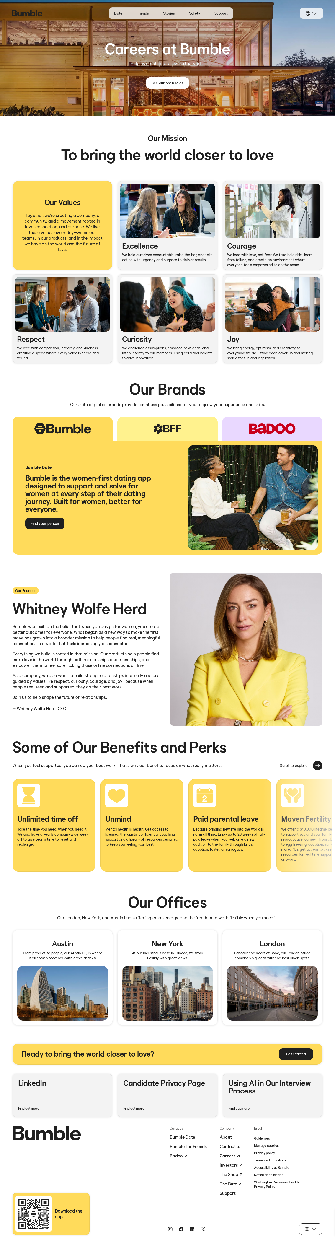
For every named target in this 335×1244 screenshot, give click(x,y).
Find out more (28, 1108)
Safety (194, 13)
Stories (169, 13)
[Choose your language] (311, 13)
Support (221, 13)
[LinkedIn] (192, 1229)
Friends (143, 13)
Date (118, 13)
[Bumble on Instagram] (170, 1229)
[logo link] (27, 13)
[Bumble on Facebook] (181, 1229)
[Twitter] (203, 1229)
